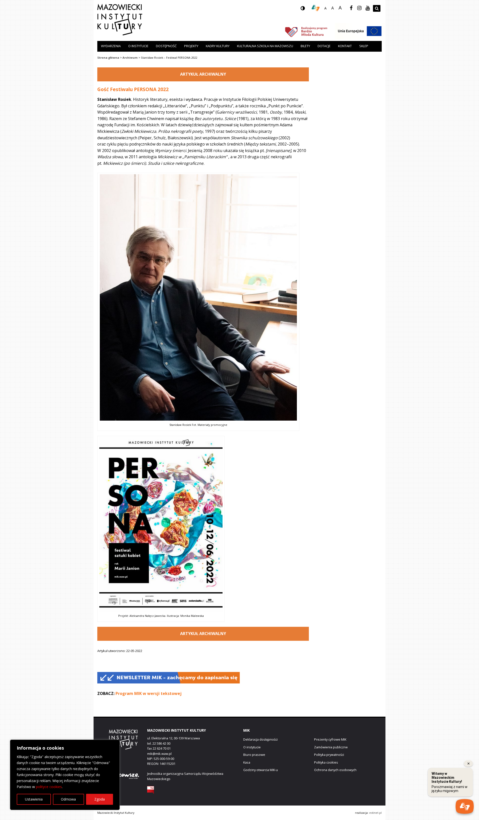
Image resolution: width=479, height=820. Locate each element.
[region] (65, 775)
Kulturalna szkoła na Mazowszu (265, 46)
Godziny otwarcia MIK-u (260, 770)
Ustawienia (34, 799)
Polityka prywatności (329, 754)
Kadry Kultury (218, 46)
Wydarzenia (111, 46)
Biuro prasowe (254, 754)
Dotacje (324, 46)
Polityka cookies (326, 762)
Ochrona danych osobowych (335, 770)
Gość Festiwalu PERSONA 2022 (133, 89)
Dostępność (166, 46)
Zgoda (99, 799)
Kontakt (345, 46)
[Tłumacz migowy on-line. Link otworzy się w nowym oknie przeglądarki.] (316, 10)
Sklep (363, 46)
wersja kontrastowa (306, 10)
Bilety (305, 46)
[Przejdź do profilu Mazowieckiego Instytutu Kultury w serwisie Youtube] (367, 8)
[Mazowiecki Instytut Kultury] (119, 34)
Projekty (191, 46)
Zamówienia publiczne (331, 747)
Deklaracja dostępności (260, 739)
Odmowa (68, 799)
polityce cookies (49, 786)
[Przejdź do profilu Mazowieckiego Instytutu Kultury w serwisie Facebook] (351, 8)
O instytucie (138, 46)
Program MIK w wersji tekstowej (149, 693)
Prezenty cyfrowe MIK (330, 739)
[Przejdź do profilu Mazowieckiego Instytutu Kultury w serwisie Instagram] (359, 8)
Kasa (246, 762)
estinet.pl (375, 813)
